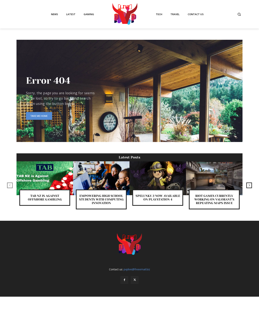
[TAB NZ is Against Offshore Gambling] (44, 178)
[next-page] (249, 185)
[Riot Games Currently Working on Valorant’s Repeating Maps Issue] (214, 178)
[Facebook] (124, 280)
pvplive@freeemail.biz (137, 269)
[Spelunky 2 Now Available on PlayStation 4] (158, 178)
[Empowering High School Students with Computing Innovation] (101, 178)
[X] (134, 280)
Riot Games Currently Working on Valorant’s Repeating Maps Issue (214, 199)
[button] (239, 14)
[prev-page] (10, 185)
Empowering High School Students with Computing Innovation (101, 199)
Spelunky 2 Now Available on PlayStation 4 (158, 197)
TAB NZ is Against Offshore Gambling (45, 197)
